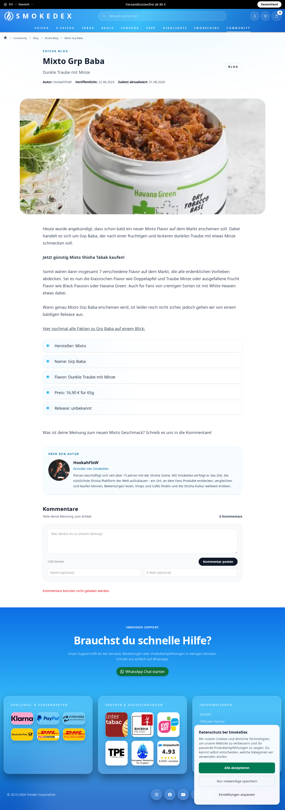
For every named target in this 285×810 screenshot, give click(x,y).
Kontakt (205, 714)
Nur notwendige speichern (237, 781)
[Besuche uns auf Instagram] (156, 794)
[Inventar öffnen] (265, 16)
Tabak (88, 28)
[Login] (254, 16)
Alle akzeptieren (236, 768)
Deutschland (269, 4)
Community (238, 28)
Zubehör (130, 28)
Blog (36, 38)
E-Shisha (65, 28)
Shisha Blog (51, 38)
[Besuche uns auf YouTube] (183, 794)
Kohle (108, 28)
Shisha (42, 28)
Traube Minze (178, 278)
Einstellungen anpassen (237, 794)
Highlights (175, 28)
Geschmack (132, 432)
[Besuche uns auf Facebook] (170, 794)
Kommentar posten (218, 561)
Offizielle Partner (212, 721)
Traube (197, 235)
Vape (151, 28)
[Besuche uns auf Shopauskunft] (168, 753)
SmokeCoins (206, 28)
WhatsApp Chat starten (145, 671)
